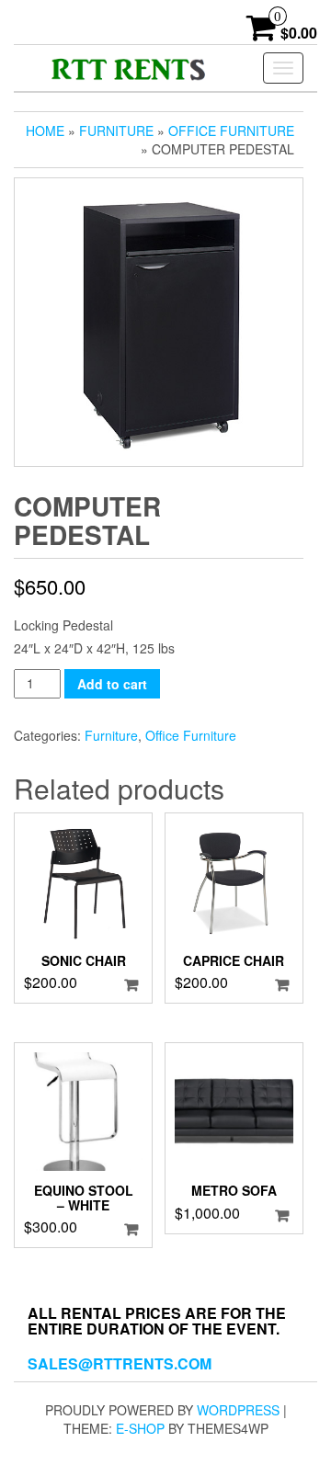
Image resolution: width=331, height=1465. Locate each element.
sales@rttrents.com (119, 1363)
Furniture (116, 130)
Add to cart (112, 684)
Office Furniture (231, 130)
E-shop (140, 1428)
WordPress (238, 1410)
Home (45, 130)
